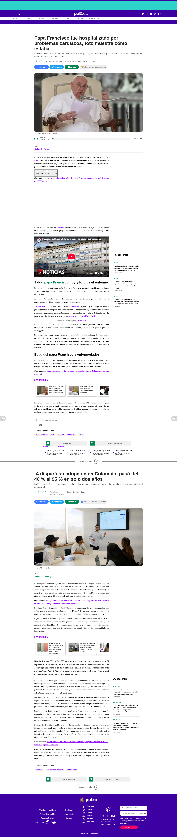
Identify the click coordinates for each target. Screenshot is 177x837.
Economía (80, 19)
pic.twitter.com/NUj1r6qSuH (82, 316)
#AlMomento (40, 306)
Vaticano (60, 227)
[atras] (102, 391)
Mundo (67, 19)
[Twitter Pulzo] (143, 15)
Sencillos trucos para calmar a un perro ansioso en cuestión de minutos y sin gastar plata (123, 452)
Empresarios (72, 770)
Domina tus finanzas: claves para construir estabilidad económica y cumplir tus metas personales (55, 452)
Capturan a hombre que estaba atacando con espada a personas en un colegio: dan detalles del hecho (126, 302)
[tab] (66, 443)
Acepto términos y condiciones (132, 818)
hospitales (71, 435)
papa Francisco (57, 282)
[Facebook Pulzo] (139, 15)
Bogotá (28, 19)
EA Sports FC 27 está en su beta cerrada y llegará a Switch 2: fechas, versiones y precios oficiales (87, 647)
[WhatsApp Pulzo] (159, 15)
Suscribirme (129, 827)
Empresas (39, 770)
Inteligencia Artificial (55, 770)
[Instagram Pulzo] (155, 15)
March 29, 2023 (82, 321)
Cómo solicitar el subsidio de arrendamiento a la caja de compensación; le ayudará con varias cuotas (101, 452)
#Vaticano (75, 306)
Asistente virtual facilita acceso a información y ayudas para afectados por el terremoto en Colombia (126, 692)
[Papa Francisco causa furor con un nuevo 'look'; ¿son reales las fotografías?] (74, 390)
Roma (36, 160)
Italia (81, 435)
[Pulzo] (81, 14)
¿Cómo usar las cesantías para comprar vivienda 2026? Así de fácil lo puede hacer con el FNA (78, 452)
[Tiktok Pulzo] (147, 15)
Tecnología (54, 19)
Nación (15, 19)
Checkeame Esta (93, 19)
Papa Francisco (42, 435)
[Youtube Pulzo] (151, 15)
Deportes (41, 19)
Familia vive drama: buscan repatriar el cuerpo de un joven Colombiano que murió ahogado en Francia (126, 268)
